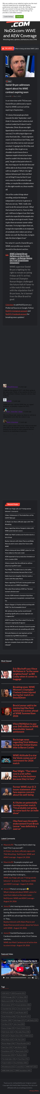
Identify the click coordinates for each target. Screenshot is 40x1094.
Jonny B (7, 889)
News (9, 81)
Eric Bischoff (24, 1016)
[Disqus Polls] (20, 354)
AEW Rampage (8, 997)
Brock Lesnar (8, 1005)
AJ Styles (22, 997)
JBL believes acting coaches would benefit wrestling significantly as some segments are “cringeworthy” (19, 613)
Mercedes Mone (22, 1032)
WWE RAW (7, 1070)
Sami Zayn (7, 1047)
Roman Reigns (8, 1043)
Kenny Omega (8, 1028)
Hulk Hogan (19, 1020)
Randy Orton (17, 1036)
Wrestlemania (8, 1066)
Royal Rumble (23, 1043)
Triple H (6, 1063)
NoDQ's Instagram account (16, 311)
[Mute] (33, 978)
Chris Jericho (24, 1009)
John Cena (19, 1024)
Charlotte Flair (8, 1009)
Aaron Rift (8, 96)
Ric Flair (20, 1039)
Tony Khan (23, 1059)
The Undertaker (9, 1059)
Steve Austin (21, 1051)
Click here (9, 305)
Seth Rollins (20, 1047)
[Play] (4, 978)
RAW (28, 1036)
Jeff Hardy (32, 1020)
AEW (5, 993)
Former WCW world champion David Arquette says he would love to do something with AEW (20, 628)
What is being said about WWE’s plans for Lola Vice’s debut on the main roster (19, 551)
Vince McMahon (20, 1063)
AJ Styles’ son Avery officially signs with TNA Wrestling (19, 523)
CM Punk (7, 1012)
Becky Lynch (7, 1001)
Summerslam (8, 1055)
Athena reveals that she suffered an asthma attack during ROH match (18, 564)
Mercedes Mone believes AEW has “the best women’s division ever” (19, 590)
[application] (20, 969)
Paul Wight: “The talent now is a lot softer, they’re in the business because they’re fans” (19, 571)
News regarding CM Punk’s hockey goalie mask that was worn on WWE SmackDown (20, 584)
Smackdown (7, 1051)
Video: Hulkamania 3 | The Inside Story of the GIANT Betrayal (19, 516)
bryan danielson (23, 1005)
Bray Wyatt (21, 1001)
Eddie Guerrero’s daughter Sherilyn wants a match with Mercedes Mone (18, 577)
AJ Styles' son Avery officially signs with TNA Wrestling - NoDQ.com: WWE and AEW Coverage (19, 854)
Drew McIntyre (8, 1016)
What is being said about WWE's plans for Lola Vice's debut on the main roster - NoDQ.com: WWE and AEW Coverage (20, 895)
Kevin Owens (23, 1028)
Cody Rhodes (21, 1012)
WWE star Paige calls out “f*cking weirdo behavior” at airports (18, 510)
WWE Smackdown (23, 1070)
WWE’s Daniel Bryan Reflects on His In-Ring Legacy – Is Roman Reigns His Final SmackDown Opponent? (21, 258)
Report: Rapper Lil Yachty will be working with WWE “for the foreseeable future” (19, 606)
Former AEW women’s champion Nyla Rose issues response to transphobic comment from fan (19, 598)
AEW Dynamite (18, 993)
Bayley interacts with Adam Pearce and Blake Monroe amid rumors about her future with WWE (19, 543)
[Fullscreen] (36, 978)
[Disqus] (20, 408)
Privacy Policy (34, 1091)
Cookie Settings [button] (8, 16)
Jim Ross (6, 1024)
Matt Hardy (7, 1032)
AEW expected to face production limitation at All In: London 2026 (20, 558)
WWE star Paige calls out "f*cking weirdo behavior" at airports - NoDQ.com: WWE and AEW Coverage (20, 881)
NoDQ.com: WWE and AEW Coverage (20, 33)
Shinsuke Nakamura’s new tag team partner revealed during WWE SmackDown (18, 634)
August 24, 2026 (23, 857)
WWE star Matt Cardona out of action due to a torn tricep (19, 536)
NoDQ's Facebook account (16, 314)
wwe (20, 1066)
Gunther (6, 1020)
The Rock (21, 1055)
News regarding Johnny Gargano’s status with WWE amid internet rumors (19, 529)
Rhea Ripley (7, 1039)
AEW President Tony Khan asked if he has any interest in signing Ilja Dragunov (19, 621)
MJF (5, 1036)
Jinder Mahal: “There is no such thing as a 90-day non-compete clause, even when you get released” (19, 642)
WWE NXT (31, 1066)
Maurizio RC (9, 845)
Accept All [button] (19, 16)
